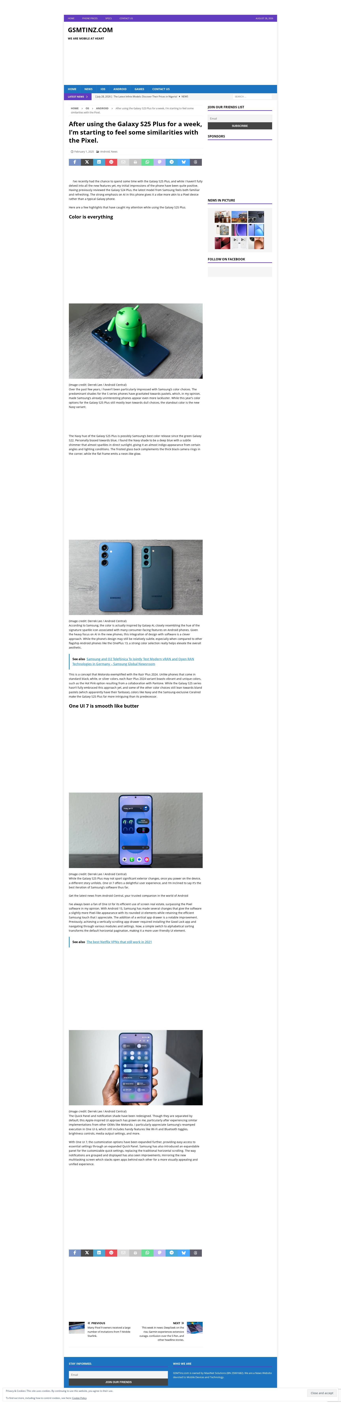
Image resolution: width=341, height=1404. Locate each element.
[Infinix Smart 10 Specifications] (256, 230)
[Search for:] (252, 96)
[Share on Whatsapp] (147, 162)
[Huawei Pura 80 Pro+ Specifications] (222, 243)
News (88, 89)
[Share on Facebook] (75, 162)
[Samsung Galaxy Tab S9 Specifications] (239, 230)
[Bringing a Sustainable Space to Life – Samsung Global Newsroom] (222, 217)
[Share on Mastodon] (160, 162)
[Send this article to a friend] (123, 162)
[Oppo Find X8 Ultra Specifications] (256, 243)
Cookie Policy (79, 1398)
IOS (103, 89)
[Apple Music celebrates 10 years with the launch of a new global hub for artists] (239, 217)
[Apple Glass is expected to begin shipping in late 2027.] (256, 217)
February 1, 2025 (84, 151)
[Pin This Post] (111, 162)
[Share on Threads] (196, 162)
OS (87, 108)
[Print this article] (135, 162)
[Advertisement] (205, 53)
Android (119, 89)
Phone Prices (89, 18)
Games (139, 89)
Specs (108, 18)
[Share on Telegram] (172, 162)
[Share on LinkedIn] (99, 162)
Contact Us (126, 18)
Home (71, 18)
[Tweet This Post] (87, 162)
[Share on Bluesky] (184, 162)
